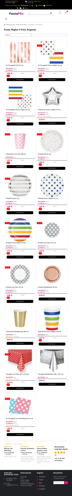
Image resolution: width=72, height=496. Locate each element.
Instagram (42, 489)
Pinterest (42, 486)
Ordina (7, 35)
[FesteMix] (16, 13)
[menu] (60, 12)
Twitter (41, 480)
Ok (66, 482)
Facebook (42, 477)
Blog (40, 483)
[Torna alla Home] (4, 25)
